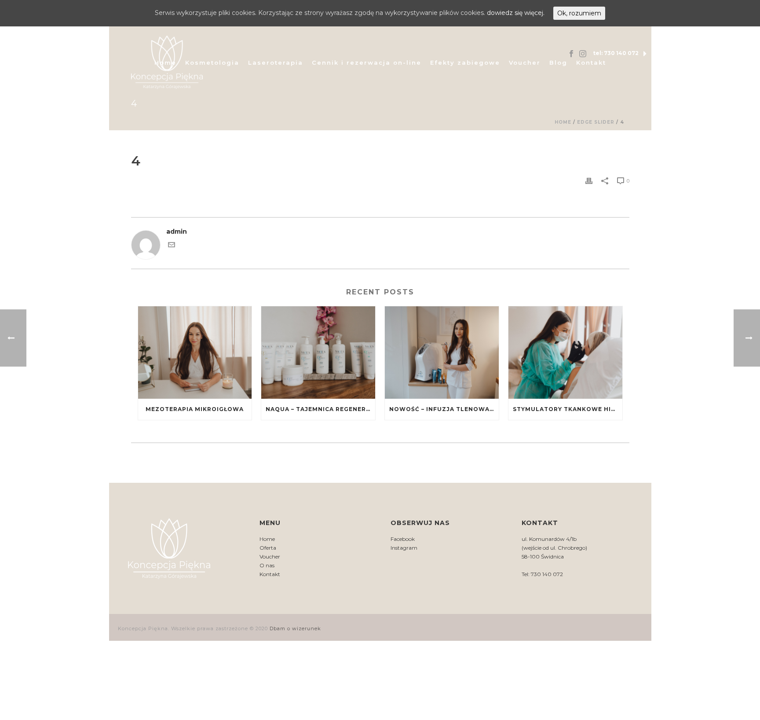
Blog (558, 62)
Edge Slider (595, 122)
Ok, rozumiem (579, 13)
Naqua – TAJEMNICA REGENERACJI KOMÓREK (320, 409)
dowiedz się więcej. (515, 13)
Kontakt (591, 62)
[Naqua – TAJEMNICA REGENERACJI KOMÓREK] (318, 352)
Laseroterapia (275, 62)
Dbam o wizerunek (295, 628)
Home (563, 122)
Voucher (525, 62)
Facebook (403, 539)
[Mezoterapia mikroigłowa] (195, 352)
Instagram (404, 547)
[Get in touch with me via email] (171, 246)
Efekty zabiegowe (465, 62)
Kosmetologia (212, 62)
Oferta (267, 547)
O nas (266, 565)
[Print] (588, 181)
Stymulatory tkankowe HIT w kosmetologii (567, 409)
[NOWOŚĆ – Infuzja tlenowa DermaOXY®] (442, 352)
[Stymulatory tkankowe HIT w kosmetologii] (565, 352)
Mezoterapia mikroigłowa (195, 409)
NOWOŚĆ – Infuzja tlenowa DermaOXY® (444, 409)
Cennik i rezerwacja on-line (366, 62)
